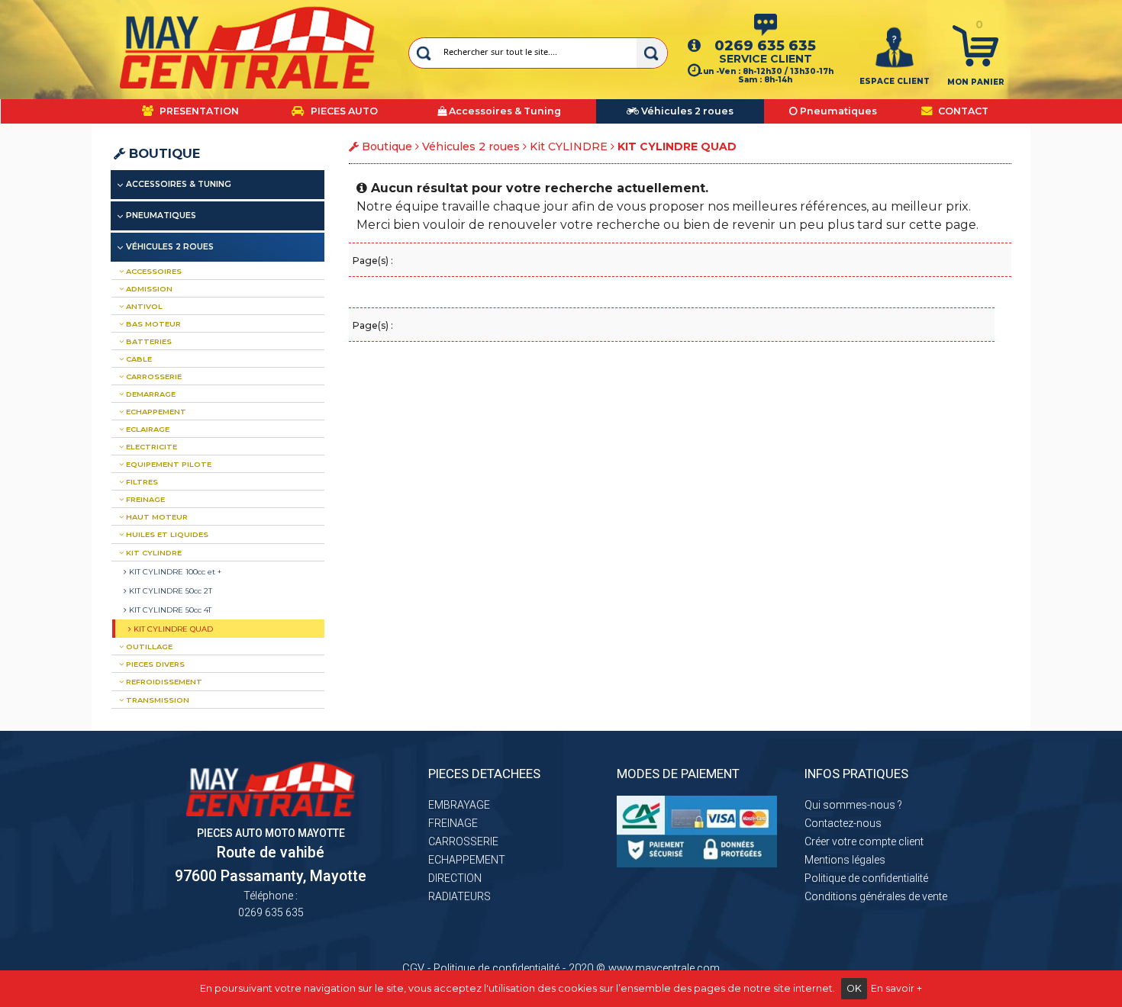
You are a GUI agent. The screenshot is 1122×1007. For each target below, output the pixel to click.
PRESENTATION (198, 111)
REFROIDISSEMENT (163, 681)
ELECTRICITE (150, 446)
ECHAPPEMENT (155, 411)
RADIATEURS (459, 896)
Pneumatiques (161, 215)
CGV (413, 968)
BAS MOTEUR (152, 324)
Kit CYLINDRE (569, 146)
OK (854, 988)
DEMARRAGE (150, 394)
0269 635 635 (765, 45)
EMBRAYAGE (459, 805)
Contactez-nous (843, 823)
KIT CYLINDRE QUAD (172, 628)
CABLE (138, 359)
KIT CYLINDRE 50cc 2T (169, 590)
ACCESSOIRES (153, 271)
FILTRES (141, 482)
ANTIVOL (143, 306)
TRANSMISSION (156, 700)
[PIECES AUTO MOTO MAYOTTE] (248, 47)
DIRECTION (455, 878)
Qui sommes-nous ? (853, 805)
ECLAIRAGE (146, 429)
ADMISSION (148, 289)
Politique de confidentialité (866, 878)
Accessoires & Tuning (178, 184)
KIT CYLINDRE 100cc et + (174, 571)
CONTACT (962, 111)
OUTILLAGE (148, 646)
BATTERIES (148, 341)
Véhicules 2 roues (471, 146)
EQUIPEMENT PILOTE (167, 464)
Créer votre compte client (864, 841)
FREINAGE (144, 499)
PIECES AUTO (343, 111)
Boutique (162, 153)
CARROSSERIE (153, 376)
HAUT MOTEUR (156, 517)
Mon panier (975, 82)
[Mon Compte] (894, 46)
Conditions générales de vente (875, 896)
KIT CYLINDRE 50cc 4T (169, 609)
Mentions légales (844, 860)
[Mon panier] (975, 45)
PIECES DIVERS (154, 664)
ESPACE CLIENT (894, 81)
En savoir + (896, 988)
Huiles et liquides (166, 534)
